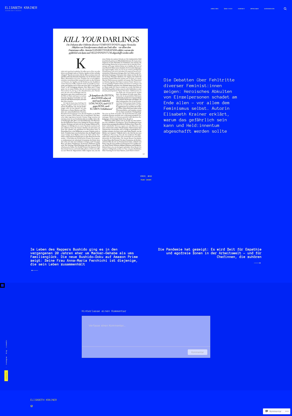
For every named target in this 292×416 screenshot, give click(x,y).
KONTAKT (241, 8)
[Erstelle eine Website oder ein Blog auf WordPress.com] (31, 406)
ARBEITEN (214, 8)
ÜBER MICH (228, 8)
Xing (6, 352)
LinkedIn (6, 343)
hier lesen (146, 180)
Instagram (6, 360)
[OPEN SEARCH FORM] (285, 8)
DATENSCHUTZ (269, 8)
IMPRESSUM (254, 8)
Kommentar (197, 352)
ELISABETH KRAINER (21, 7)
